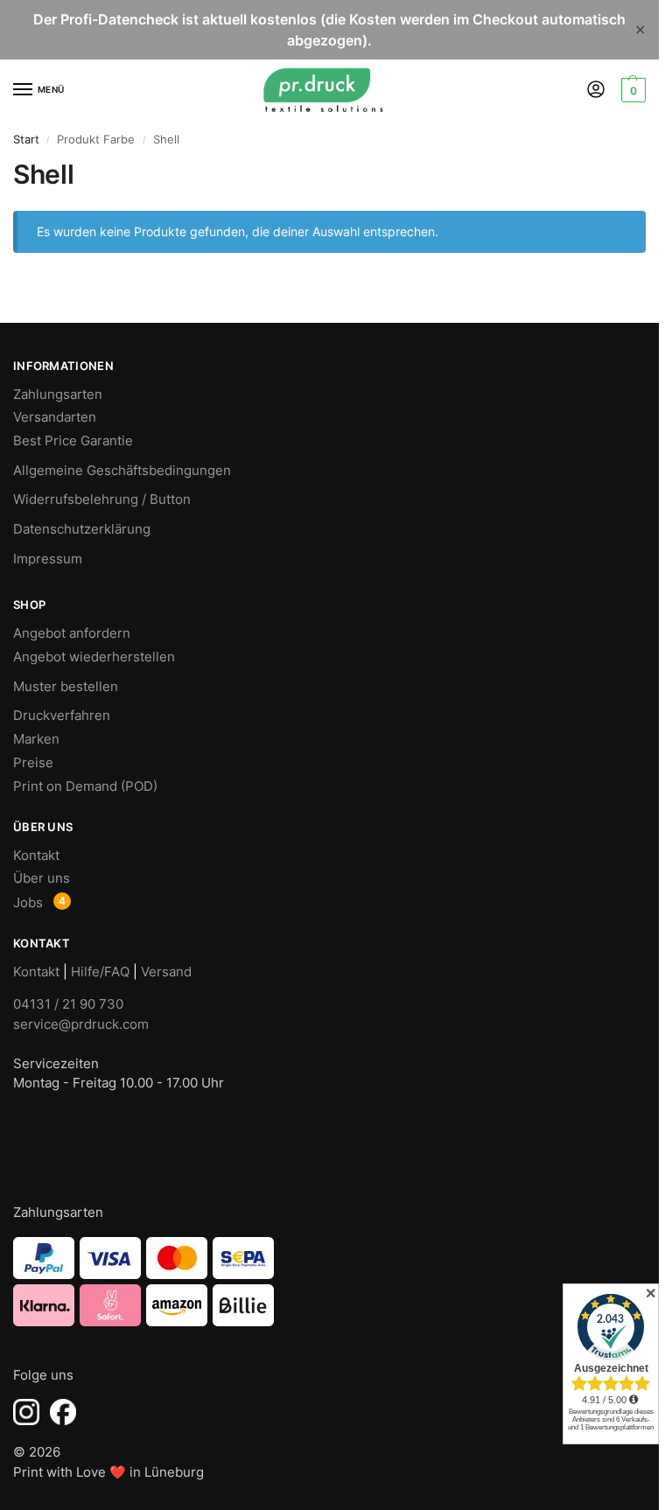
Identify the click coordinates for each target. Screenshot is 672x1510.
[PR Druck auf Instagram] (26, 1412)
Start (26, 139)
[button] (631, 90)
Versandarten (54, 417)
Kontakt (36, 855)
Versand (166, 972)
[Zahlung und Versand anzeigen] (329, 1281)
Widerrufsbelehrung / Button (102, 499)
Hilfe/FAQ (100, 972)
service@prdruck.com (81, 1024)
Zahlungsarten (57, 394)
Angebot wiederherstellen (94, 657)
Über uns (41, 878)
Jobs (28, 903)
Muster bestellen (65, 687)
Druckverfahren (61, 716)
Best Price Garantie (73, 441)
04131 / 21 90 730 (68, 1004)
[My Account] (595, 90)
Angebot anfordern (71, 633)
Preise (33, 763)
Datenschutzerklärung (81, 529)
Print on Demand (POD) (85, 786)
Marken (36, 739)
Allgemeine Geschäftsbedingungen (122, 471)
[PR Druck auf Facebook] (63, 1412)
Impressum (47, 559)
